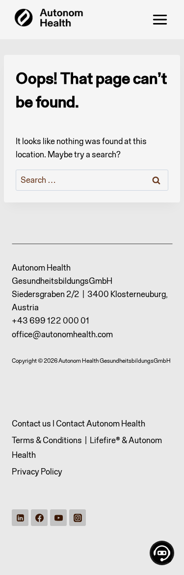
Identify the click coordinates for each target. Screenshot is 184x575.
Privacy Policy (37, 471)
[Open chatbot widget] (162, 553)
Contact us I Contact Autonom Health (78, 423)
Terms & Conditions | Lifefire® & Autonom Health (87, 447)
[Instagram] (77, 517)
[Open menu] (159, 19)
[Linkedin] (20, 517)
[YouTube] (58, 517)
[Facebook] (39, 517)
